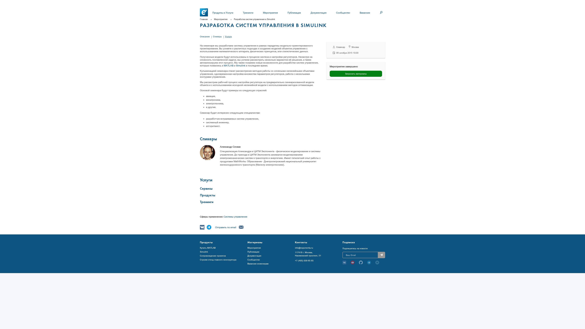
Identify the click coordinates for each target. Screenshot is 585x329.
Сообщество (343, 12)
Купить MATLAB (208, 248)
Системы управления (235, 216)
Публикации (294, 12)
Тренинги (248, 12)
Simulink (240, 65)
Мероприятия (270, 12)
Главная (204, 19)
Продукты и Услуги (222, 12)
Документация (318, 12)
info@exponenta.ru (304, 248)
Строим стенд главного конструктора (218, 260)
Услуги (228, 36)
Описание (205, 36)
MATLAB (228, 65)
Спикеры (217, 36)
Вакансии (365, 12)
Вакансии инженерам (257, 264)
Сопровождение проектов (213, 256)
